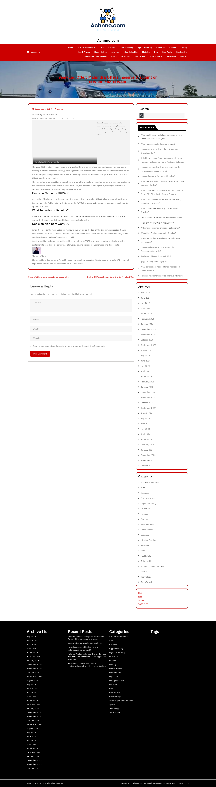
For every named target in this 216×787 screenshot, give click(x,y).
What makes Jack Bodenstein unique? (158, 144)
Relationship (181, 52)
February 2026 (147, 319)
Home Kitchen (100, 52)
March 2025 (146, 376)
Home (70, 47)
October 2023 (147, 465)
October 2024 (147, 402)
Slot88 (141, 600)
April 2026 (145, 308)
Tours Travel (140, 56)
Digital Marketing (145, 47)
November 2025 (148, 334)
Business (111, 47)
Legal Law (115, 52)
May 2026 (145, 303)
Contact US (171, 56)
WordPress (170, 783)
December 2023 (148, 455)
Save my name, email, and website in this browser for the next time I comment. (69, 346)
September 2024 (148, 408)
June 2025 (146, 360)
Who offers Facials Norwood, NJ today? (158, 233)
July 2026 (145, 292)
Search (144, 108)
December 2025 (148, 329)
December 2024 (148, 392)
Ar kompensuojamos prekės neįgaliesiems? (160, 228)
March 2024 (146, 439)
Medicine (146, 52)
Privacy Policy (156, 56)
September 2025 (148, 345)
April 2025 (145, 371)
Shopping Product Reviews (95, 56)
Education (160, 47)
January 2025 (147, 387)
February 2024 (147, 444)
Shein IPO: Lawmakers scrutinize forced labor (48, 277)
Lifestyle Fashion (131, 52)
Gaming (183, 47)
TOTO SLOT (143, 604)
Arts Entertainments (86, 47)
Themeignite (148, 783)
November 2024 (148, 397)
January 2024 (147, 450)
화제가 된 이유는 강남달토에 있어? (156, 256)
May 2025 (145, 366)
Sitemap (183, 56)
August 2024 (146, 413)
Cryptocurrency (126, 47)
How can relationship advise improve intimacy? (162, 275)
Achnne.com (108, 40)
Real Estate (167, 52)
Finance (172, 47)
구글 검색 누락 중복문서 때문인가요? (157, 222)
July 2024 (145, 418)
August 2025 (146, 350)
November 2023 (148, 460)
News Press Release (130, 783)
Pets (156, 52)
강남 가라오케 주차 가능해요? (154, 261)
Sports (113, 56)
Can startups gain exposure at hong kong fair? (161, 217)
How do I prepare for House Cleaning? (158, 176)
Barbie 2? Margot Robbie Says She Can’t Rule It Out (110, 277)
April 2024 (145, 434)
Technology (125, 56)
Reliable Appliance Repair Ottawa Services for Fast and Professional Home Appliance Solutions (87, 657)
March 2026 (146, 313)
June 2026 (146, 298)
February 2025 (147, 381)
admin (60, 109)
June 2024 (146, 423)
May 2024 (145, 429)
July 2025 (145, 355)
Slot (140, 593)
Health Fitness (84, 52)
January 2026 (147, 324)
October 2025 (147, 340)
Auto (101, 47)
